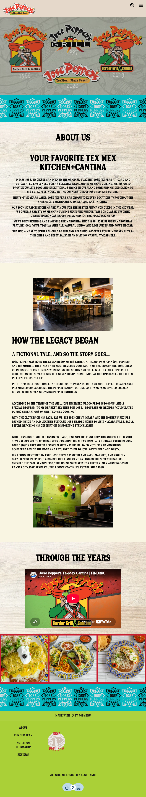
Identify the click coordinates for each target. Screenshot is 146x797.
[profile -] (132, 5)
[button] (24, 659)
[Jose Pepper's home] (19, 9)
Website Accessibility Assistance (73, 776)
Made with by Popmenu (47, 715)
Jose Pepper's (56, 741)
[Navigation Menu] (141, 5)
